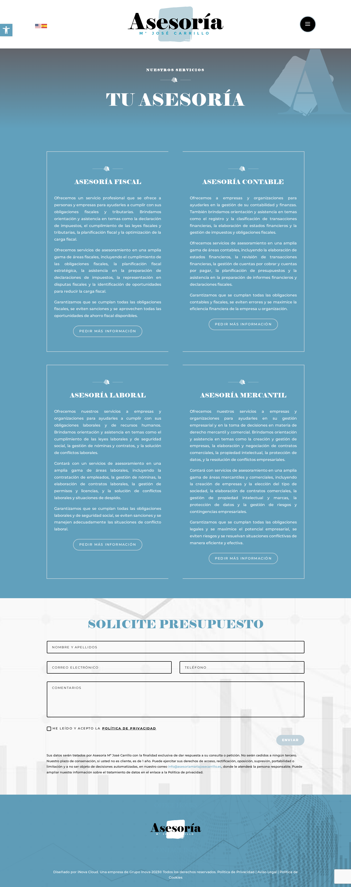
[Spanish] (44, 26)
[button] (6, 30)
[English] (38, 26)
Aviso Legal (267, 872)
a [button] (308, 24)
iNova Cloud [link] (88, 872)
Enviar (290, 740)
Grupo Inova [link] (140, 872)
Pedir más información (107, 331)
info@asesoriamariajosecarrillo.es (194, 766)
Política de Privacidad (129, 728)
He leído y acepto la (104, 728)
